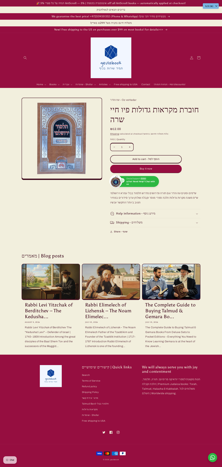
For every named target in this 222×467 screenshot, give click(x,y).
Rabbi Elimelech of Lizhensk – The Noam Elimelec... (108, 310)
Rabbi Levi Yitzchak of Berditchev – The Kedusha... (49, 310)
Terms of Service (91, 381)
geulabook (114, 459)
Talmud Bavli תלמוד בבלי (95, 404)
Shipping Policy (90, 392)
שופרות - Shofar (90, 415)
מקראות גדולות (90, 409)
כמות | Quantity (117, 139)
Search (86, 375)
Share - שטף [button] (121, 231)
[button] (25, 57)
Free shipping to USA (93, 421)
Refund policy (89, 386)
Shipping (114, 134)
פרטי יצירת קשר (90, 398)
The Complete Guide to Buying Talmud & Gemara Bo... (170, 310)
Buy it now (146, 168)
